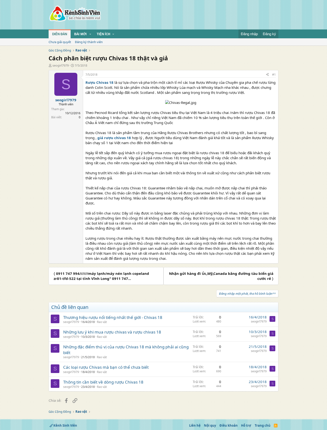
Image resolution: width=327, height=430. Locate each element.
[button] (90, 34)
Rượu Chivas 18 (99, 82)
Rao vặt (102, 322)
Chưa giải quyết (60, 42)
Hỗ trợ (246, 425)
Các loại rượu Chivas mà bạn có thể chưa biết (106, 367)
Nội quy (210, 425)
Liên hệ (195, 425)
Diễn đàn (59, 34)
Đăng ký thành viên (89, 42)
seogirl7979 (60, 65)
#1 (274, 75)
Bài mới (80, 34)
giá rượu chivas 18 (114, 137)
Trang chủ (263, 425)
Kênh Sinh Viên (65, 425)
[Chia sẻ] (267, 75)
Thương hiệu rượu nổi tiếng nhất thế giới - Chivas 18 (112, 317)
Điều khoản (229, 425)
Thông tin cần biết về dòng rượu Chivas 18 (103, 382)
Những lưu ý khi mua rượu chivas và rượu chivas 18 (112, 332)
